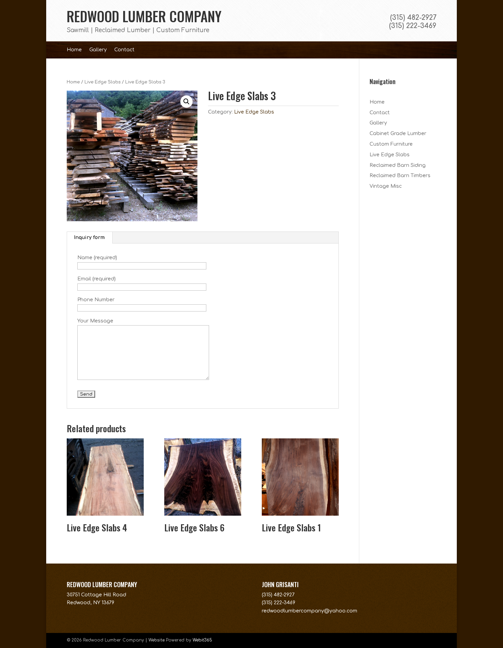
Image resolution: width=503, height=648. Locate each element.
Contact (124, 50)
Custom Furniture (391, 144)
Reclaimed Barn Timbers (400, 175)
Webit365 (202, 640)
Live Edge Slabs (102, 82)
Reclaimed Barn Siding (398, 165)
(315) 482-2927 (278, 594)
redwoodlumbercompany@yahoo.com (309, 610)
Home (74, 50)
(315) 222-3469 (278, 602)
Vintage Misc (386, 186)
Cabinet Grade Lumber (398, 133)
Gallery (98, 50)
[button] (186, 101)
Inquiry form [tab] (89, 237)
